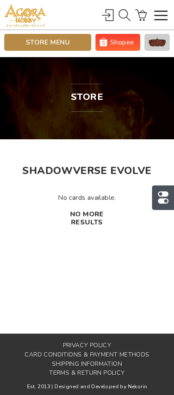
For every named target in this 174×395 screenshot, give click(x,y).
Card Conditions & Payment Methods (86, 355)
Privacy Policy (87, 345)
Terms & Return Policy (87, 373)
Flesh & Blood (157, 42)
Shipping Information (87, 364)
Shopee (122, 42)
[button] (161, 16)
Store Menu (48, 42)
